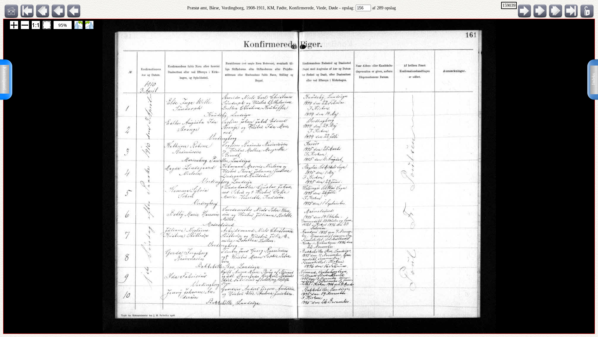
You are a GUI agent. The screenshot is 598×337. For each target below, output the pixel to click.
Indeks (593, 79)
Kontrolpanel (4, 78)
